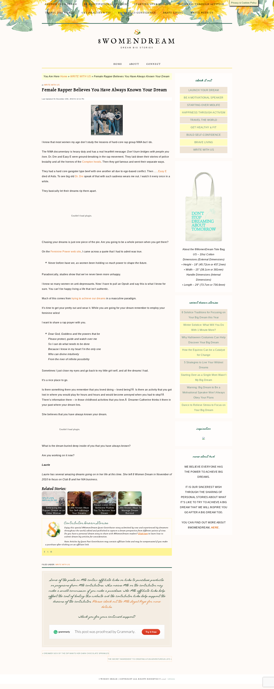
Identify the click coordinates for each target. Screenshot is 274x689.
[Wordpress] (51, 552)
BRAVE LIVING (203, 142)
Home (63, 76)
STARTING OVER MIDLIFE (203, 105)
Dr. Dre (79, 176)
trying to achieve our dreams (88, 298)
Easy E (162, 171)
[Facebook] (44, 552)
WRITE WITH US (80, 76)
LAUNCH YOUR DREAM (204, 90)
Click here (143, 533)
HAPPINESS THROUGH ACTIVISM (203, 112)
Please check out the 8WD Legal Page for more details (127, 604)
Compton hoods (91, 161)
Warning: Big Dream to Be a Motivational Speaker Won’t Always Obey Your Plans (204, 392)
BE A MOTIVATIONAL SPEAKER (203, 97)
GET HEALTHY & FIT (204, 127)
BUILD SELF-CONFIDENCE (203, 134)
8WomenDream (137, 41)
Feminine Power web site (66, 251)
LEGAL (171, 679)
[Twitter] (48, 552)
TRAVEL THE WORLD (203, 120)
